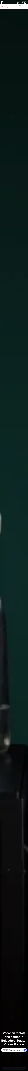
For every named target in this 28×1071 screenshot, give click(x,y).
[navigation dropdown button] (24, 2)
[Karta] (2, 3)
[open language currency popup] (17, 3)
